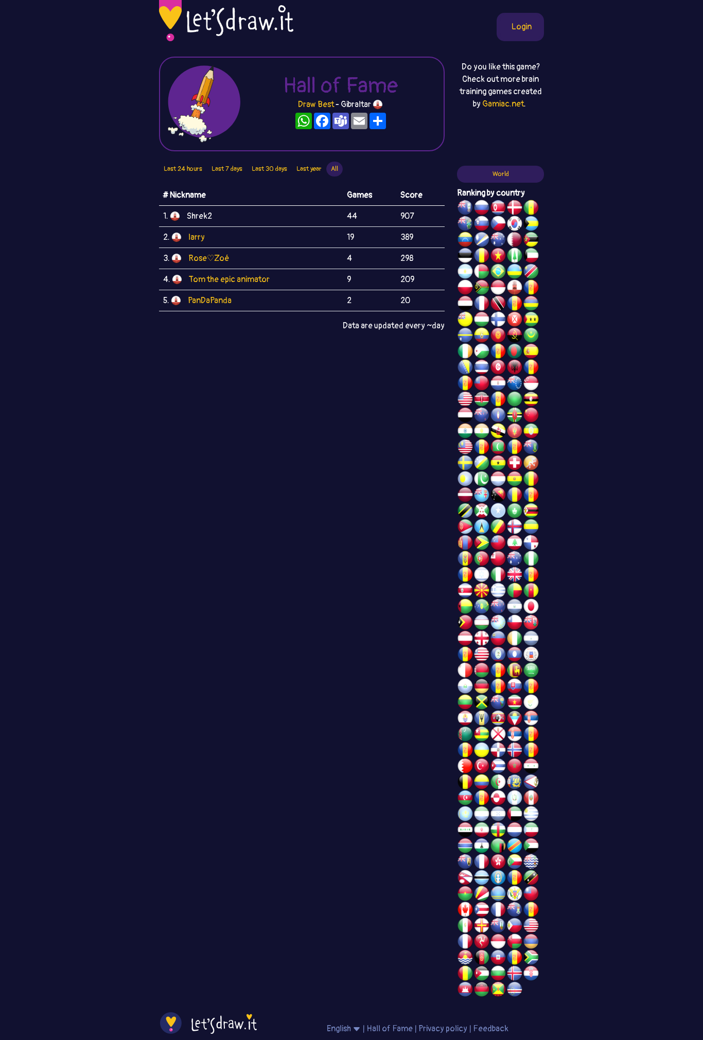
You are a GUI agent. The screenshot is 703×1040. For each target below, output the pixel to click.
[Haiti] (498, 959)
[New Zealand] (481, 416)
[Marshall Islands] (481, 241)
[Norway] (514, 751)
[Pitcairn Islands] (465, 225)
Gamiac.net (503, 104)
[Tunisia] (498, 368)
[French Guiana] (465, 384)
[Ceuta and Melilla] (514, 304)
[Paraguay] (498, 384)
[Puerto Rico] (481, 911)
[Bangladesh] (514, 352)
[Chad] (481, 257)
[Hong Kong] (498, 863)
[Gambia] (465, 847)
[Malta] (465, 671)
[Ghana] (498, 464)
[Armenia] (531, 943)
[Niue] (465, 320)
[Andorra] (514, 959)
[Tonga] (498, 560)
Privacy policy (442, 1029)
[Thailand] (481, 368)
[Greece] (498, 592)
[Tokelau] (498, 608)
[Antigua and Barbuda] (514, 719)
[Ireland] (465, 352)
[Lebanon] (514, 544)
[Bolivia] (514, 480)
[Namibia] (531, 273)
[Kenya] (481, 400)
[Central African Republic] (498, 831)
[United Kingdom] (514, 576)
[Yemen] (465, 416)
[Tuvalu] (498, 624)
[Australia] (498, 241)
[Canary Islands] (531, 911)
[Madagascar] (481, 273)
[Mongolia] (465, 544)
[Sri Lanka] (514, 671)
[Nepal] (465, 879)
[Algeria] (498, 783)
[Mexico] (465, 927)
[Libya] (514, 400)
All (334, 169)
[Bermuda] (531, 624)
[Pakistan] (481, 480)
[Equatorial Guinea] (531, 831)
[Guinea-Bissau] (465, 608)
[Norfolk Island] (514, 257)
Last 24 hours (183, 169)
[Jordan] (481, 975)
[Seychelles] (481, 895)
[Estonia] (465, 257)
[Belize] (498, 655)
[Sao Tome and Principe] (531, 320)
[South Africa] (531, 959)
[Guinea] (465, 975)
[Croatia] (531, 975)
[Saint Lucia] (481, 528)
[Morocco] (514, 767)
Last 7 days (227, 169)
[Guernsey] (481, 927)
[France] (498, 911)
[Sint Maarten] (465, 751)
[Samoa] (498, 544)
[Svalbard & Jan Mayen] (498, 687)
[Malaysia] (465, 448)
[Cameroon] (531, 592)
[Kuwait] (531, 257)
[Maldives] (498, 448)
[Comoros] (514, 863)
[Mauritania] (531, 336)
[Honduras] (498, 815)
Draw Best (316, 104)
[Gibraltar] (514, 289)
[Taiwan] (531, 895)
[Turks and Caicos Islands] (465, 863)
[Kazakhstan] (465, 815)
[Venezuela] (465, 241)
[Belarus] (481, 671)
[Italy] (498, 576)
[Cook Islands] (514, 384)
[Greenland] (498, 799)
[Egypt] (465, 304)
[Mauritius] (531, 304)
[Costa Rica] (465, 592)
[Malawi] (481, 990)
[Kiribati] (465, 959)
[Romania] (514, 496)
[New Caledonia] (465, 943)
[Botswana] (481, 879)
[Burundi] (481, 512)
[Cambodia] (465, 990)
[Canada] (465, 911)
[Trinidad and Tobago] (498, 304)
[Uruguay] (531, 815)
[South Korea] (514, 225)
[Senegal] (531, 209)
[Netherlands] (514, 831)
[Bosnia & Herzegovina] (465, 368)
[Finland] (498, 320)
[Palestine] (531, 751)
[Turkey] (481, 767)
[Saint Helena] (498, 703)
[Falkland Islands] (465, 209)
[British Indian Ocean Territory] (531, 863)
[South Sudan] (531, 687)
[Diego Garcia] (498, 400)
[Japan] (531, 608)
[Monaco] (498, 289)
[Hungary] (481, 320)
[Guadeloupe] (531, 576)
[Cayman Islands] (514, 911)
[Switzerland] (514, 464)
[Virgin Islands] (514, 895)
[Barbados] (481, 719)
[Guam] (498, 416)
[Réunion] (531, 735)
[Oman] (514, 943)
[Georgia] (481, 639)
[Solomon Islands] (481, 464)
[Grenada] (498, 990)
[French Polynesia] (465, 719)
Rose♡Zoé (208, 258)
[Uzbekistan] (481, 624)
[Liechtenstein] (498, 639)
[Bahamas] (531, 225)
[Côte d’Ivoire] (514, 639)
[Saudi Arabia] (531, 671)
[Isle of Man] (481, 943)
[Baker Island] (531, 927)
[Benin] (514, 592)
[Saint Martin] (481, 304)
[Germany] (481, 687)
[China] (531, 416)
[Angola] (514, 336)
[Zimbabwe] (531, 512)
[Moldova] (465, 560)
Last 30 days (269, 169)
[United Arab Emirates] (514, 815)
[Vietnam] (498, 257)
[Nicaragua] (531, 639)
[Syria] (531, 767)
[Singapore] (531, 384)
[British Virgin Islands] (531, 448)
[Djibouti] (481, 352)
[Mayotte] (531, 655)
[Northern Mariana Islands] (498, 879)
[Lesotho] (481, 847)
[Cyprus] (531, 703)
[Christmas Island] (481, 608)
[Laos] (514, 655)
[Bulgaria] (498, 975)
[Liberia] (481, 655)
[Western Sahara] (498, 671)
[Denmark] (514, 209)
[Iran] (481, 831)
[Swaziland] (498, 719)
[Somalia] (498, 512)
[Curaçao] (531, 496)
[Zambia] (498, 847)
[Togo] (481, 735)
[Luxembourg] (498, 480)
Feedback (490, 1029)
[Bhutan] (531, 464)
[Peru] (531, 799)
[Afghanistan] (481, 959)
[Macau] (514, 512)
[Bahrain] (465, 767)
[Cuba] (498, 767)
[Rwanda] (514, 273)
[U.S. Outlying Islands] (465, 576)
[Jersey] (498, 735)
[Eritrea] (465, 528)
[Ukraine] (481, 751)
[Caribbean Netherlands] (498, 352)
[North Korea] (498, 209)
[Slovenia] (481, 225)
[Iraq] (465, 831)
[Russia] (481, 209)
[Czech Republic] (498, 225)
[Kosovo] (481, 448)
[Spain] (531, 352)
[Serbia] (531, 719)
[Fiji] (481, 496)
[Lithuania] (465, 703)
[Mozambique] (531, 241)
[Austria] (465, 639)
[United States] (465, 400)
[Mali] (531, 480)
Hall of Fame (389, 1029)
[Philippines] (514, 927)
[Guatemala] (514, 799)
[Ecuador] (481, 336)
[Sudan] (531, 847)
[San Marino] (465, 687)
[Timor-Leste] (465, 624)
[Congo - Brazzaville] (498, 528)
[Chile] (514, 624)
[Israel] (481, 576)
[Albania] (514, 368)
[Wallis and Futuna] (514, 320)
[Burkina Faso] (465, 895)
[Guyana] (481, 544)
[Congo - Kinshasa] (514, 847)
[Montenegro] (514, 432)
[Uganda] (531, 400)
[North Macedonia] (481, 592)
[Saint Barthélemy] (481, 863)
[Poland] (465, 289)
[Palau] (465, 480)
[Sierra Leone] (481, 815)
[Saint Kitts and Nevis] (531, 879)
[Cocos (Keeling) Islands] (514, 560)
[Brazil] (498, 273)
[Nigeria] (531, 560)
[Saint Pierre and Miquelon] (514, 783)
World (501, 174)
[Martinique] (514, 448)
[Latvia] (465, 496)
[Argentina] (465, 273)
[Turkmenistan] (465, 735)
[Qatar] (514, 241)
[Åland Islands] (481, 799)
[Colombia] (481, 783)
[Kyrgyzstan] (498, 336)
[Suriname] (514, 703)
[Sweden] (465, 464)
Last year (309, 169)
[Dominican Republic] (498, 751)
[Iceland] (514, 975)
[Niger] (481, 432)
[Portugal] (481, 560)
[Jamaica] (481, 703)
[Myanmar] (481, 384)
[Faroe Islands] (514, 528)
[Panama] (531, 544)
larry (196, 237)
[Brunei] (498, 432)
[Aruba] (498, 895)
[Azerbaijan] (465, 799)
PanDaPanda (210, 300)
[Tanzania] (465, 512)
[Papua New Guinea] (498, 496)
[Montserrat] (498, 927)
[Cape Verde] (514, 990)
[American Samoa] (531, 783)
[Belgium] (465, 783)
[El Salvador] (514, 608)
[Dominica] (514, 416)
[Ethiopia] (531, 432)
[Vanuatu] (481, 289)
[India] (465, 432)
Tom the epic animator (229, 279)
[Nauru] (465, 336)
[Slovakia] (514, 687)
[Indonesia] (498, 943)
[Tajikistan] (465, 655)
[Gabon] (531, 528)
